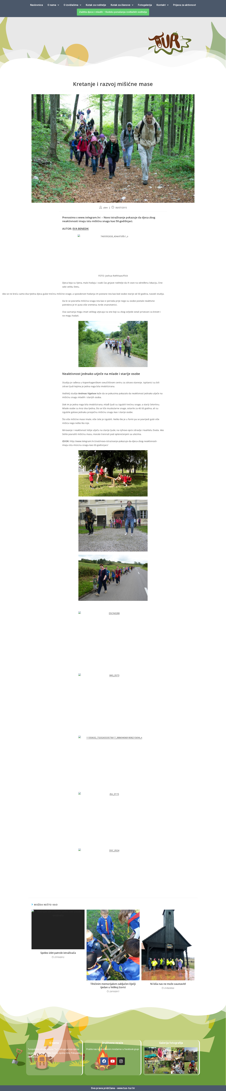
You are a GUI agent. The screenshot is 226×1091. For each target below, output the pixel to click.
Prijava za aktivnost (184, 5)
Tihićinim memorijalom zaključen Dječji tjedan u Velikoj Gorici (113, 985)
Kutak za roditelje (96, 5)
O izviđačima (71, 5)
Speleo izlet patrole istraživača (58, 953)
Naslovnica (36, 5)
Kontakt (161, 5)
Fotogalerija (145, 5)
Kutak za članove (120, 5)
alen (105, 207)
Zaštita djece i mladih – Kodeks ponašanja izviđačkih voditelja (113, 12)
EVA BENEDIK (81, 228)
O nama (52, 5)
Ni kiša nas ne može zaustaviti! (168, 984)
